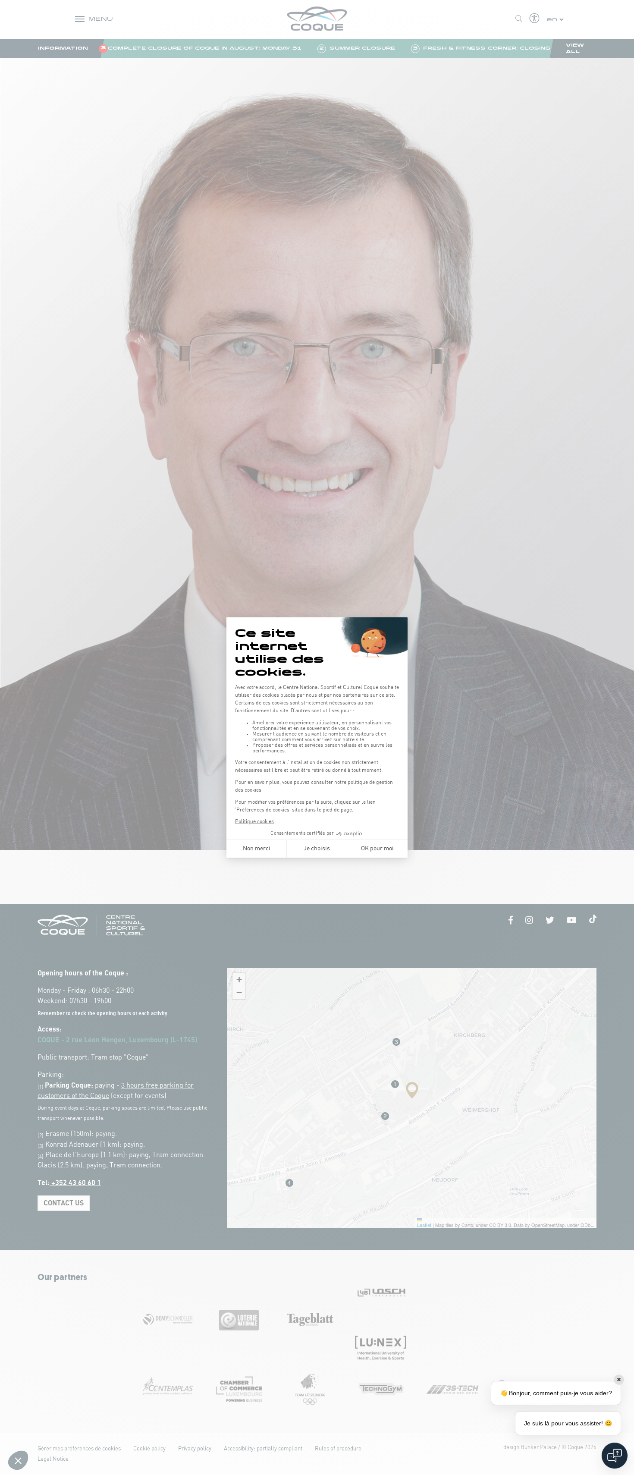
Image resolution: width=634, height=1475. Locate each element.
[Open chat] (615, 1456)
